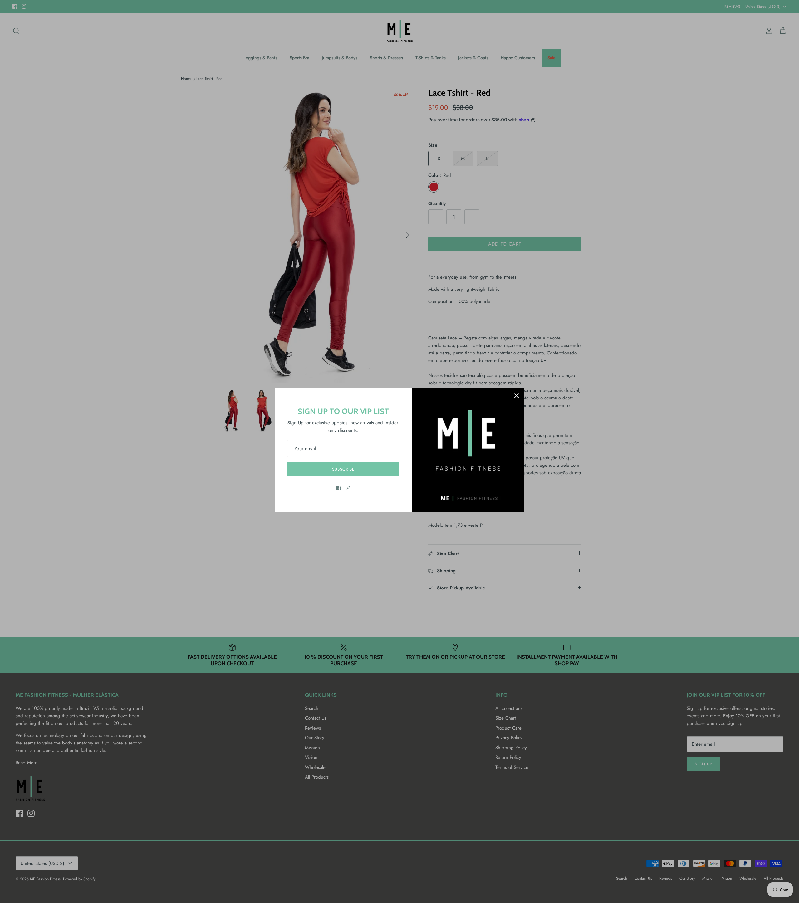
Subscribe (343, 469)
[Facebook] (338, 488)
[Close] (516, 396)
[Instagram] (348, 488)
